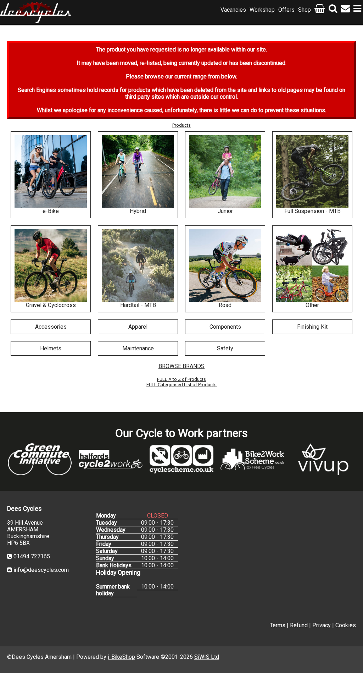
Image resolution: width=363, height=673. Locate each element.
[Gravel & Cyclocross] (51, 265)
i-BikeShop (121, 656)
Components (225, 326)
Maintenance (138, 348)
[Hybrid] (138, 171)
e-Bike (51, 211)
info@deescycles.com (41, 570)
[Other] (312, 265)
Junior (225, 211)
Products (181, 125)
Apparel (137, 326)
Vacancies (233, 9)
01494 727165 (31, 556)
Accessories (51, 326)
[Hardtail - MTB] (138, 265)
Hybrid (138, 211)
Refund (299, 625)
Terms (277, 625)
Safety (225, 348)
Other (312, 305)
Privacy (321, 625)
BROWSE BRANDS (181, 366)
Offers (286, 9)
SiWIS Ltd (206, 656)
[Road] (225, 265)
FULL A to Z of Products (181, 379)
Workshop (262, 9)
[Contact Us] (345, 9)
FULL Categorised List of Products (181, 384)
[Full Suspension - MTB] (312, 171)
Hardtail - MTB (138, 305)
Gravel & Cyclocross (51, 305)
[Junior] (225, 171)
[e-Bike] (51, 171)
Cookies (345, 625)
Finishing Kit (312, 326)
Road (225, 305)
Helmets (50, 348)
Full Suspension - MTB (312, 211)
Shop (304, 9)
